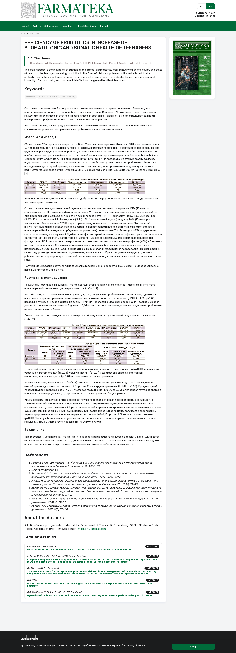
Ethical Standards (86, 26)
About (25, 26)
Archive (37, 26)
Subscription (51, 26)
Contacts (104, 26)
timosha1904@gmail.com (91, 528)
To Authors (67, 26)
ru (201, 6)
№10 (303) (35, 33)
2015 (23, 33)
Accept (193, 646)
